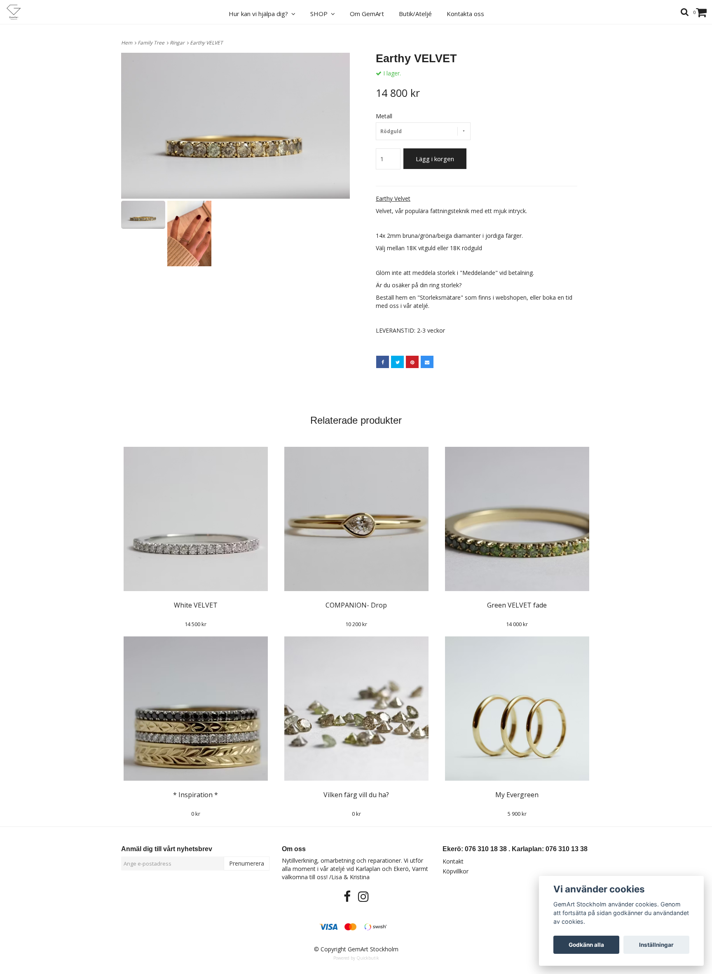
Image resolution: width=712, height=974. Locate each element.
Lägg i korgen (435, 159)
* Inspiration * (195, 794)
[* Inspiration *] (195, 708)
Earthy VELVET (207, 42)
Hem (128, 42)
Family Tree (152, 42)
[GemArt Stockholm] (18, 12)
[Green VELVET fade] (517, 519)
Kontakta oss (465, 13)
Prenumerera (246, 863)
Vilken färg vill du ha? (356, 794)
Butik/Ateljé (415, 13)
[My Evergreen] (517, 708)
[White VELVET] (195, 519)
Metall (384, 116)
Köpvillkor (455, 871)
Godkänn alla (586, 944)
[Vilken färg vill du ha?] (356, 708)
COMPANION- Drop (356, 605)
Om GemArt (367, 13)
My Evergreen (517, 794)
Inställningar (656, 944)
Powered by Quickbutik (356, 958)
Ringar (178, 42)
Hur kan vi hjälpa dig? (260, 13)
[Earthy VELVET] (235, 126)
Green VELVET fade (517, 605)
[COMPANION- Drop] (356, 519)
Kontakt (453, 861)
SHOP (320, 13)
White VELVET (196, 605)
